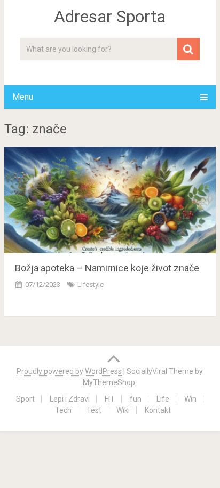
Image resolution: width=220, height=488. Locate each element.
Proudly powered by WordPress (69, 371)
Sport (25, 399)
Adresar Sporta (110, 16)
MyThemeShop (109, 382)
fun (136, 399)
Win (190, 399)
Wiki (123, 410)
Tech (63, 410)
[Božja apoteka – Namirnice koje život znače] (110, 200)
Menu (22, 97)
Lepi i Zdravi (70, 399)
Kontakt (158, 410)
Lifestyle (90, 285)
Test (94, 410)
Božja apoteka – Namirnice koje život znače (107, 268)
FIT (110, 399)
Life (162, 399)
